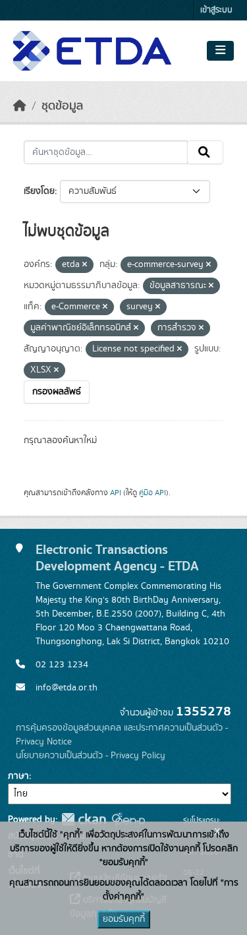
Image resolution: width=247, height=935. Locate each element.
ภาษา (18, 776)
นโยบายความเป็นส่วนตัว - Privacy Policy (90, 755)
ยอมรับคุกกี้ (124, 919)
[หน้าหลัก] (19, 106)
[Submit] (205, 152)
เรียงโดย (39, 191)
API (115, 492)
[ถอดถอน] (84, 265)
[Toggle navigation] (220, 51)
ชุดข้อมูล (62, 106)
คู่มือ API (152, 492)
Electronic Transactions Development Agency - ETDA (117, 557)
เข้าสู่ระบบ (216, 10)
